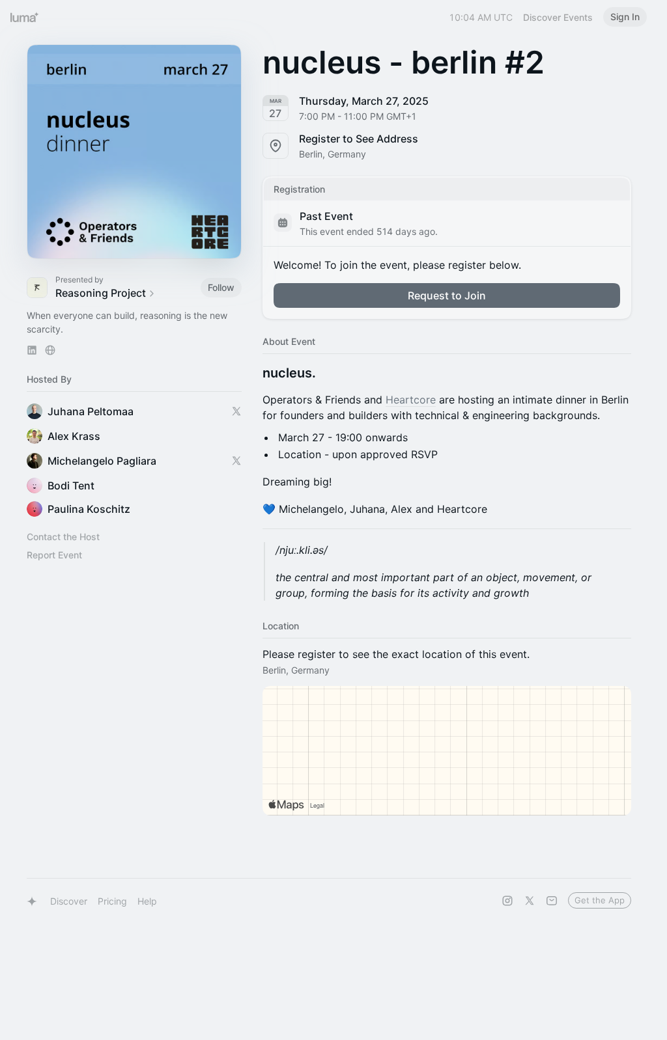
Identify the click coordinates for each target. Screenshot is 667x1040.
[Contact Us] (552, 901)
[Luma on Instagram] (507, 901)
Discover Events (558, 17)
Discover (68, 901)
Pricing (112, 901)
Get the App (600, 900)
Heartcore (411, 399)
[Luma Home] (24, 17)
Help (147, 901)
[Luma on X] (529, 901)
